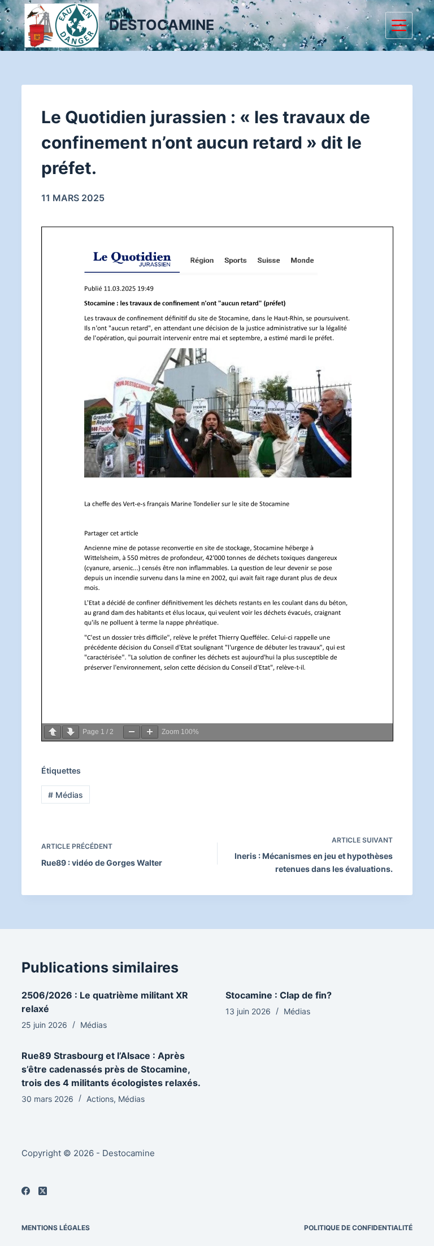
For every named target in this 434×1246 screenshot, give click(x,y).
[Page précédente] (52, 732)
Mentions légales (55, 1227)
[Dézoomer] (131, 732)
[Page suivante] (70, 732)
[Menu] (399, 25)
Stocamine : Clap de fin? (278, 995)
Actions (100, 1099)
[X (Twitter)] (42, 1191)
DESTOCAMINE (161, 24)
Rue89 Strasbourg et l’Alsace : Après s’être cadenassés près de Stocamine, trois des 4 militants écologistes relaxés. (111, 1069)
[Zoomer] (149, 732)
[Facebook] (25, 1191)
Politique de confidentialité (358, 1227)
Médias (65, 795)
